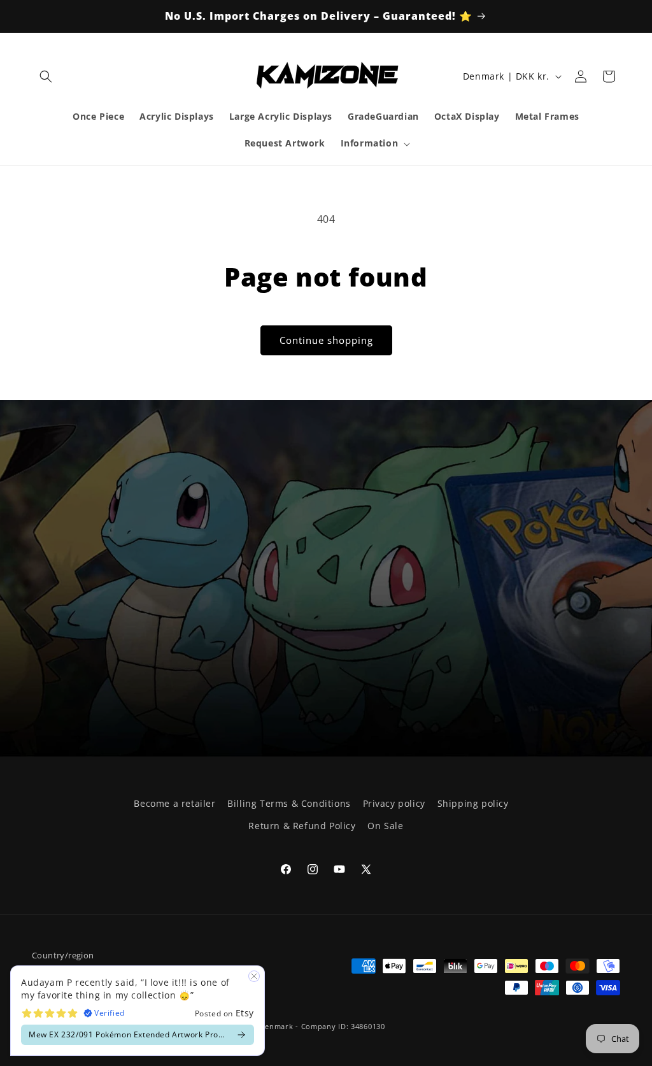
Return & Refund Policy (301, 826)
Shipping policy (473, 803)
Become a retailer (174, 803)
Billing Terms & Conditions (289, 803)
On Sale (385, 826)
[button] (46, 76)
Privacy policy (394, 803)
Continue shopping (326, 340)
